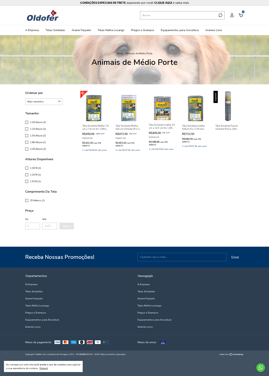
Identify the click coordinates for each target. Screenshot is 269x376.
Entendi (44, 368)
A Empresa (32, 30)
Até (44, 219)
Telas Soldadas (55, 30)
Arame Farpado (81, 30)
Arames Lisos (213, 30)
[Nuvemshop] (231, 355)
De (26, 219)
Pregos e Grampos (142, 30)
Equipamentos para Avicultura (180, 30)
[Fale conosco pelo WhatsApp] (260, 367)
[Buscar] (220, 15)
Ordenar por (34, 93)
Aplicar (66, 226)
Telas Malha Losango (111, 30)
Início (120, 53)
